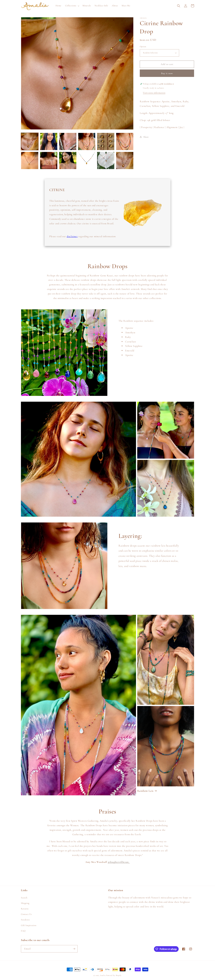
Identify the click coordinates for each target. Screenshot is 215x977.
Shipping (25, 903)
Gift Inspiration (28, 925)
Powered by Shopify (114, 975)
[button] (72, 5)
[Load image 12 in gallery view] (124, 160)
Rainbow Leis (145, 791)
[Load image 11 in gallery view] (105, 160)
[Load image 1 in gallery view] (29, 141)
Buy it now (167, 73)
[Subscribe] (74, 948)
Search (24, 897)
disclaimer (72, 236)
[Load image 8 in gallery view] (48, 160)
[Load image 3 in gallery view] (67, 141)
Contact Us (26, 914)
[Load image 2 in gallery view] (48, 141)
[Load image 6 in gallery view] (124, 141)
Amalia (102, 975)
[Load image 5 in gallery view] (105, 141)
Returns (24, 908)
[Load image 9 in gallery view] (67, 160)
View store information (154, 92)
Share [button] (146, 137)
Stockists (25, 919)
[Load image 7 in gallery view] (29, 160)
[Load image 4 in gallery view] (87, 141)
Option (143, 46)
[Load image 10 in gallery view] (87, 160)
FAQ (23, 931)
